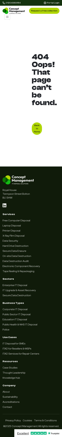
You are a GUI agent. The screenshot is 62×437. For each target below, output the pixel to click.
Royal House (10, 190)
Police (6, 329)
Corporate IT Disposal (15, 309)
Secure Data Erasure (14, 251)
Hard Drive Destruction (15, 246)
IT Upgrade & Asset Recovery (19, 290)
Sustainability (10, 396)
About (6, 391)
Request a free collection (44, 11)
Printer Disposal (11, 230)
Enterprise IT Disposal (15, 285)
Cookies (27, 420)
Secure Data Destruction (17, 295)
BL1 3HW (7, 197)
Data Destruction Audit (16, 261)
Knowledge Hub (11, 377)
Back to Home (37, 128)
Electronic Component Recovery (21, 266)
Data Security (10, 240)
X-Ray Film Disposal (13, 235)
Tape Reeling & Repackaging (18, 271)
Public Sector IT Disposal (17, 314)
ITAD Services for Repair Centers (21, 353)
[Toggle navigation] (7, 17)
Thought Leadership (14, 372)
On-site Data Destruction (17, 256)
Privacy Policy (13, 420)
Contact (7, 407)
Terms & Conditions (45, 420)
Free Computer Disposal (16, 220)
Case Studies (10, 367)
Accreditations (11, 402)
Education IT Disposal (15, 319)
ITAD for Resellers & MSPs (17, 348)
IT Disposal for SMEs (14, 343)
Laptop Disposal (12, 225)
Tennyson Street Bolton (16, 193)
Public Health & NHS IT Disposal (20, 324)
